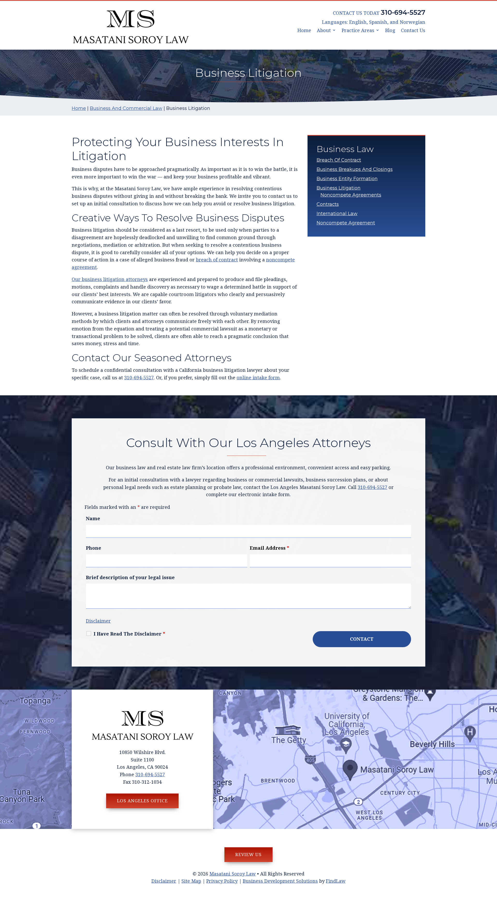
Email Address (269, 548)
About (324, 30)
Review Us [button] (248, 854)
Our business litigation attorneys (110, 279)
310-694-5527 (403, 12)
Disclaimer (98, 621)
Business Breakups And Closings (355, 169)
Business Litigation (339, 188)
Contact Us (413, 30)
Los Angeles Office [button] (142, 801)
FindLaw (336, 881)
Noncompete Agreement (346, 223)
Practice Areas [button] (358, 30)
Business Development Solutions (280, 881)
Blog (390, 30)
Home (304, 30)
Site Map (191, 881)
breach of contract (217, 259)
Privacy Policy (222, 881)
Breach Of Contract (339, 160)
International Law (337, 213)
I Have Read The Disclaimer (129, 633)
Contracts (328, 204)
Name (93, 518)
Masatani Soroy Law (232, 874)
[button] (492, 861)
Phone (93, 548)
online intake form (258, 377)
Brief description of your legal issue (130, 577)
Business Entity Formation (347, 179)
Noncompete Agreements (350, 195)
